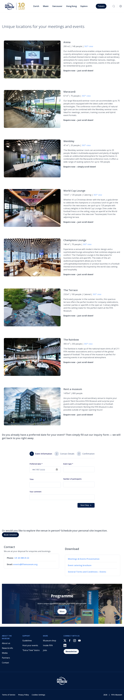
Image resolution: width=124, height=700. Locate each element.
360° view (97, 195)
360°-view (88, 46)
